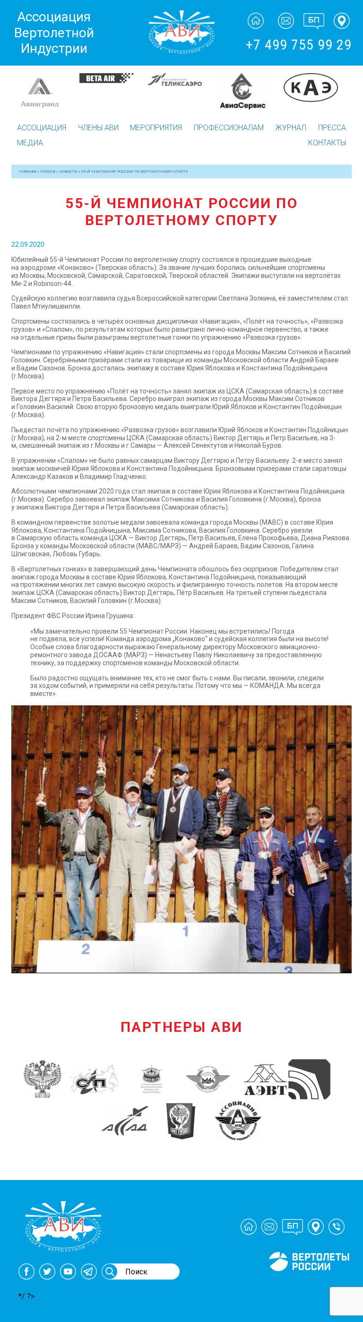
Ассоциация (41, 127)
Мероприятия (156, 127)
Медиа (30, 142)
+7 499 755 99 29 (299, 44)
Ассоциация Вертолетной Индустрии (54, 32)
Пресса (332, 127)
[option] (39, 82)
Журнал (290, 127)
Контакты (327, 142)
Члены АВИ (98, 127)
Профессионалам (229, 127)
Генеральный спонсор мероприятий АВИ (308, 1282)
